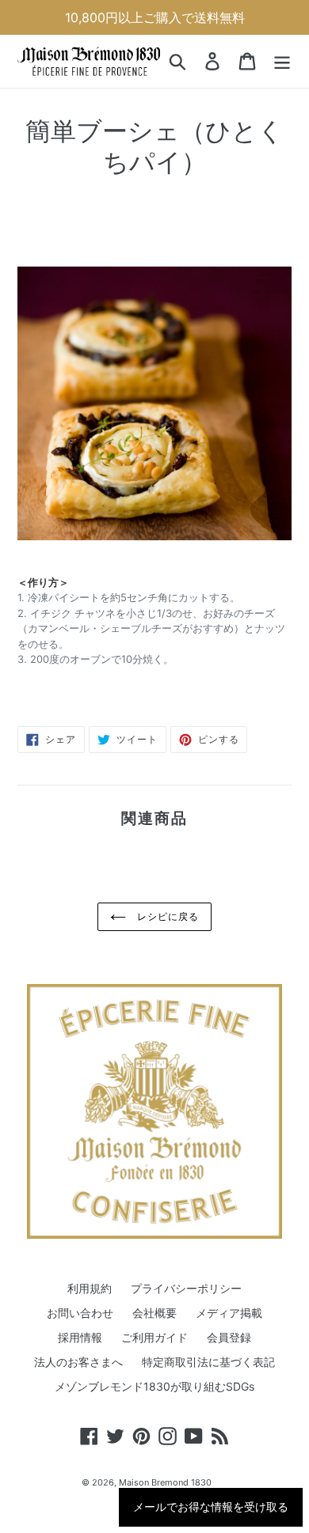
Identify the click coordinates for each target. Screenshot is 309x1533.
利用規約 (89, 1288)
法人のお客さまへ (78, 1361)
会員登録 (229, 1337)
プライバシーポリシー (186, 1288)
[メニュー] (282, 61)
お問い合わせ (80, 1312)
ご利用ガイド (154, 1337)
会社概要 (154, 1312)
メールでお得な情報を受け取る (210, 1507)
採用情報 (80, 1337)
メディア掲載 (229, 1312)
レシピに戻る (166, 916)
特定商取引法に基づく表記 (208, 1361)
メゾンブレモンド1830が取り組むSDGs (154, 1386)
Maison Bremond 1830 (165, 1482)
